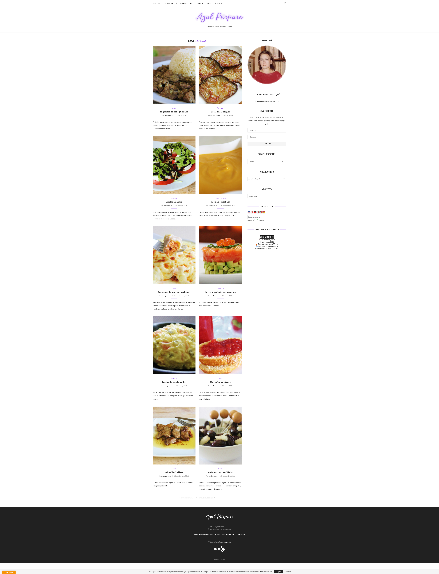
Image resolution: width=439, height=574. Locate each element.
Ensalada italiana (174, 202)
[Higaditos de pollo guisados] (174, 75)
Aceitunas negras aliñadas (220, 472)
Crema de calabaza (220, 202)
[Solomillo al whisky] (174, 436)
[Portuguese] (260, 212)
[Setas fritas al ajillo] (220, 75)
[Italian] (257, 212)
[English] (249, 212)
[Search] (285, 3)
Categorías (168, 3)
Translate (261, 220)
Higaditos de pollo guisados (174, 112)
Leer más (288, 572)
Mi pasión (218, 3)
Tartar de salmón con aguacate (220, 292)
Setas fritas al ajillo (220, 112)
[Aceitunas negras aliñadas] (220, 436)
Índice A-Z (156, 3)
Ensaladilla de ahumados (174, 382)
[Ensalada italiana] (174, 165)
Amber (228, 542)
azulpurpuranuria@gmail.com (267, 101)
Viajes (209, 3)
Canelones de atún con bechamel (174, 292)
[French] (251, 212)
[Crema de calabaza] (220, 165)
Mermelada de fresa (220, 382)
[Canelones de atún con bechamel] (174, 255)
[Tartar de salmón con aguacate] (220, 255)
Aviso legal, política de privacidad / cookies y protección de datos (219, 534)
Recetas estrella (196, 3)
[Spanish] (263, 212)
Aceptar (278, 572)
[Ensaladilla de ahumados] (174, 345)
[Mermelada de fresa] (220, 345)
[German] (254, 212)
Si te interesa (181, 3)
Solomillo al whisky (174, 472)
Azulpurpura (169, 115)
